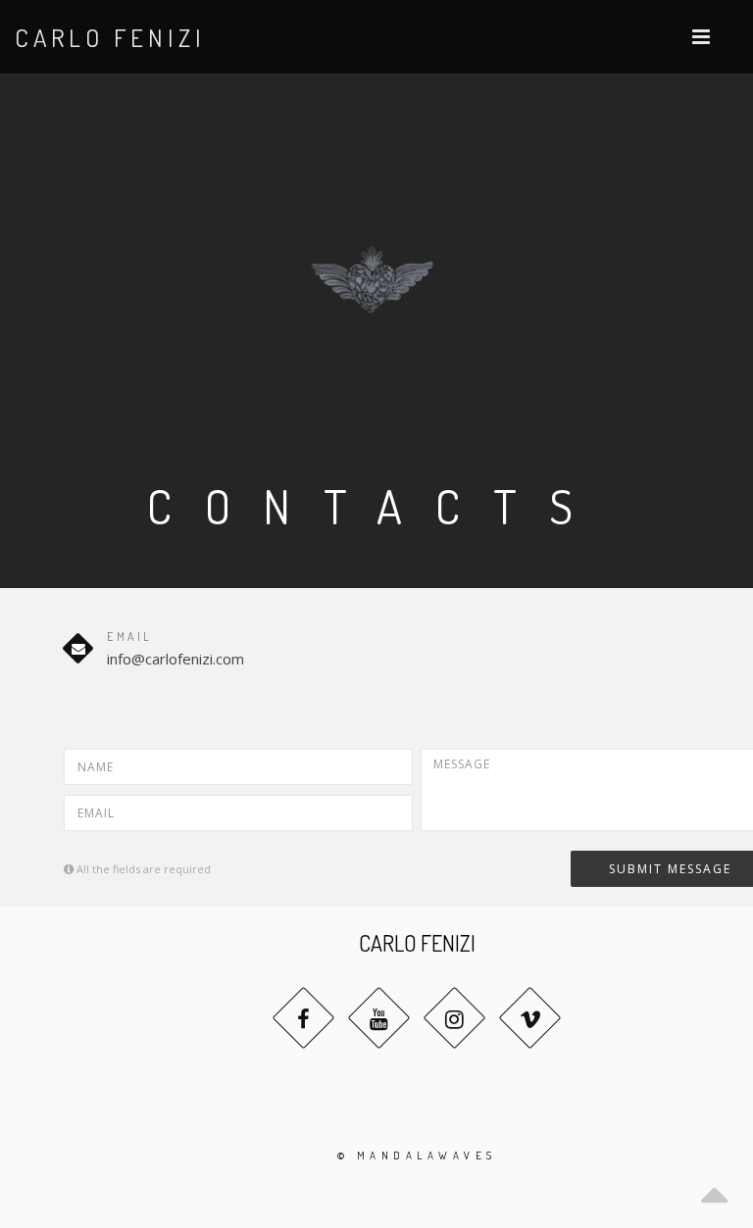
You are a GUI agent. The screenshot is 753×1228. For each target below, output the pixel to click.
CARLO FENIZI (110, 37)
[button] (701, 37)
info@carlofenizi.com (175, 658)
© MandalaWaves (417, 1155)
